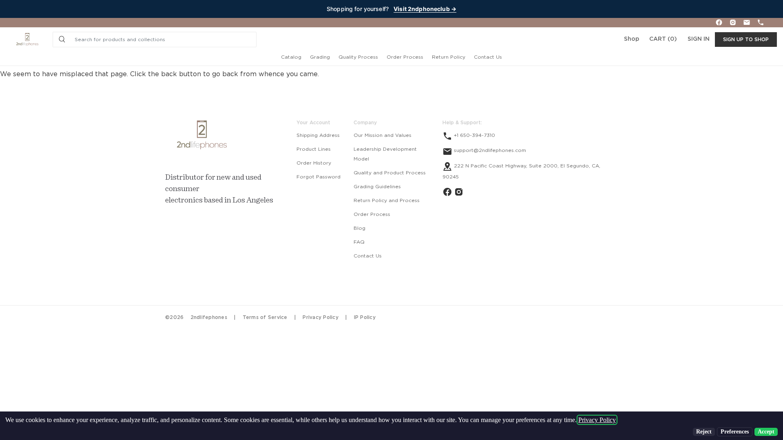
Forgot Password (318, 176)
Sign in (699, 39)
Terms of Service (265, 317)
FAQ (359, 242)
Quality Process (358, 57)
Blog (359, 228)
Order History (313, 163)
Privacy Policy (320, 317)
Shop (631, 39)
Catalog (291, 57)
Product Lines (313, 149)
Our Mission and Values (382, 135)
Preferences (735, 432)
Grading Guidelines (377, 186)
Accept (766, 432)
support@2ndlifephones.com (489, 150)
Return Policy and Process (387, 200)
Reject (704, 432)
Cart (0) (663, 39)
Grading (320, 57)
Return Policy (448, 57)
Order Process (405, 57)
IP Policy (365, 317)
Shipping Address (318, 135)
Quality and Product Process (390, 172)
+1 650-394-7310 (473, 135)
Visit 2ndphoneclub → (425, 8)
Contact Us (488, 57)
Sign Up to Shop (746, 39)
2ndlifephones (208, 317)
